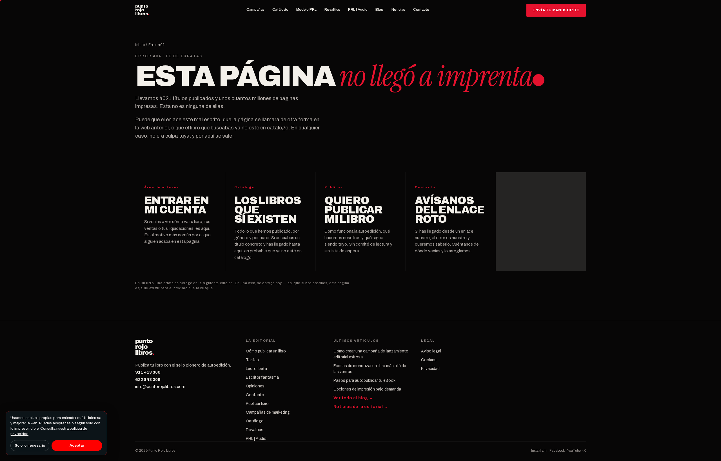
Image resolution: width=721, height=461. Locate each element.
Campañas (255, 10)
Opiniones (255, 386)
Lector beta (256, 369)
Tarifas (252, 360)
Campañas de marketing (268, 412)
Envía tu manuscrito (556, 10)
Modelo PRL (306, 10)
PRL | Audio (358, 10)
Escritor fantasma (262, 377)
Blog (379, 10)
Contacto (421, 10)
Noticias (398, 10)
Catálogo (280, 10)
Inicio (140, 45)
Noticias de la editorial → (360, 407)
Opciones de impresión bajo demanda (367, 389)
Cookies (429, 360)
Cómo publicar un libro (266, 351)
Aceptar (77, 445)
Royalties (332, 10)
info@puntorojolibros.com (160, 386)
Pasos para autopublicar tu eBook (364, 380)
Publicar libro (257, 404)
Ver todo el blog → (353, 398)
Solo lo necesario (30, 445)
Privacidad (430, 369)
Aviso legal (431, 351)
